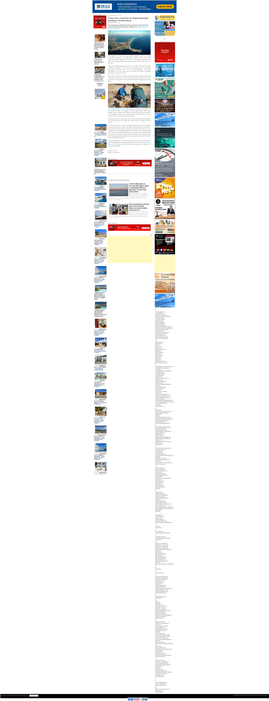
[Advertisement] (129, 249)
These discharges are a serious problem (119, 109)
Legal (255, 695)
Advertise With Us (264, 695)
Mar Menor (130, 59)
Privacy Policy (251, 695)
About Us (259, 695)
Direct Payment (236, 695)
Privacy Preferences (33, 695)
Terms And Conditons (244, 695)
